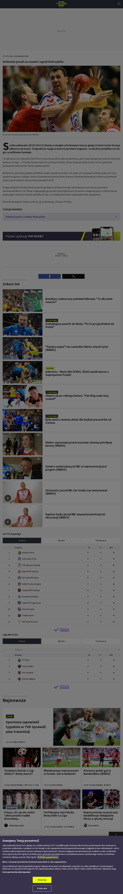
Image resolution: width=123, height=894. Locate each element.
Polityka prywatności (48, 857)
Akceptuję (42, 880)
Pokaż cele (42, 888)
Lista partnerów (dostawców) (16, 872)
